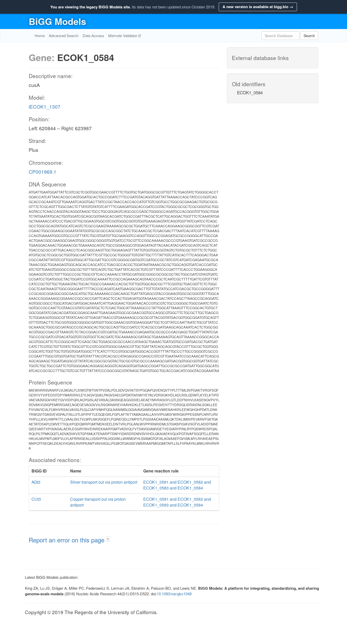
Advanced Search (63, 35)
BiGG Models (57, 21)
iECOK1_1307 (44, 106)
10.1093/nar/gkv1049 (174, 593)
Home (40, 35)
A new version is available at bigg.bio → (258, 6)
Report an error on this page (67, 539)
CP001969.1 (42, 171)
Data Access (93, 35)
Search (309, 35)
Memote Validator (123, 35)
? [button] (108, 539)
